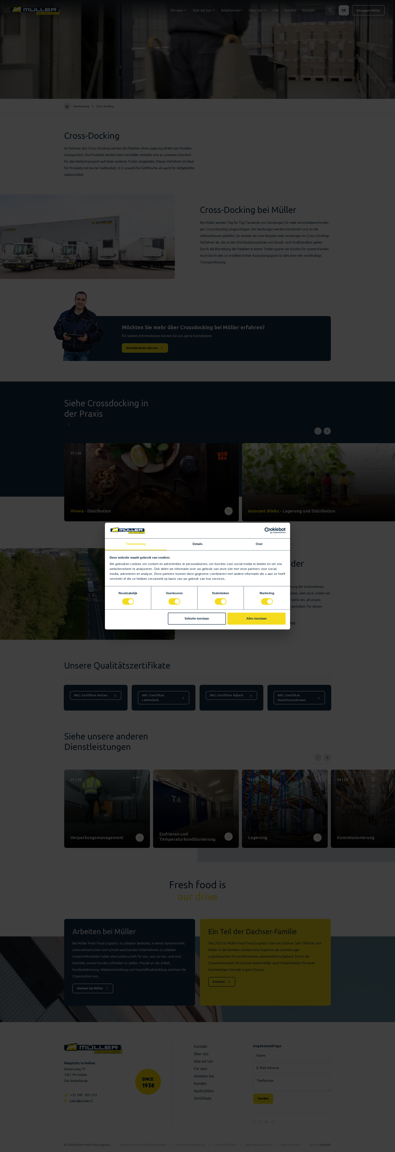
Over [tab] (259, 544)
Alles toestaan (256, 618)
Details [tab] (198, 544)
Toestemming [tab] (135, 544)
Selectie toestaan (197, 618)
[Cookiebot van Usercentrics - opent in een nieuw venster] (268, 530)
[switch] (174, 601)
